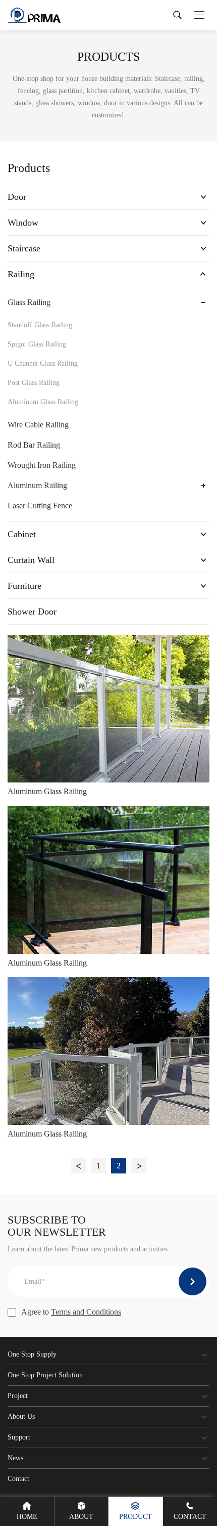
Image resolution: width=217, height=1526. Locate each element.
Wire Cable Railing (38, 424)
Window (23, 222)
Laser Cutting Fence (40, 505)
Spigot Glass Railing (37, 344)
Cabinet (22, 534)
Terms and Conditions (86, 1311)
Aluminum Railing (37, 485)
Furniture (24, 586)
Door (17, 197)
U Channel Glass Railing (43, 363)
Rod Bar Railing (34, 445)
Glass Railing (29, 302)
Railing (21, 274)
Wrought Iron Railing (42, 465)
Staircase (24, 248)
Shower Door (32, 611)
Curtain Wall (31, 560)
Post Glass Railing (34, 382)
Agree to (71, 1311)
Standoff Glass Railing (40, 325)
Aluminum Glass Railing (43, 402)
